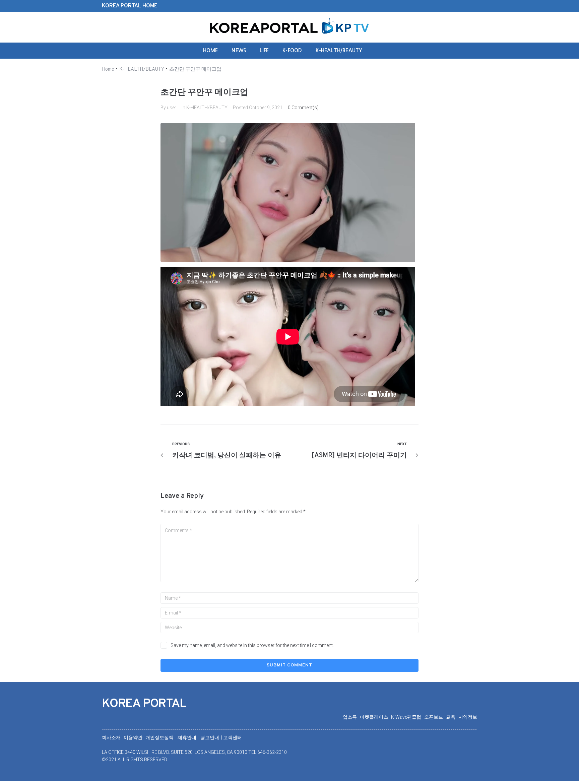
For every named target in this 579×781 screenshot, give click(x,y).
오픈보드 (435, 717)
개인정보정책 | (161, 737)
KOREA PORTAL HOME (129, 6)
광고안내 (210, 737)
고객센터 (232, 737)
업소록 (351, 717)
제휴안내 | (189, 737)
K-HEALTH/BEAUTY (141, 69)
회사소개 (111, 737)
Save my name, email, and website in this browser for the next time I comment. (252, 645)
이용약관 (133, 737)
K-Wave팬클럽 (407, 717)
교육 (452, 717)
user (171, 107)
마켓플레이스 (375, 717)
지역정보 (467, 717)
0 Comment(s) (303, 107)
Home (108, 69)
